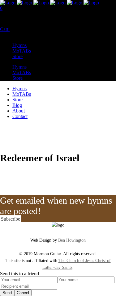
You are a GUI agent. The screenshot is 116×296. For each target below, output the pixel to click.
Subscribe (10, 219)
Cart (5, 29)
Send (7, 292)
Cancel (23, 292)
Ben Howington (72, 240)
